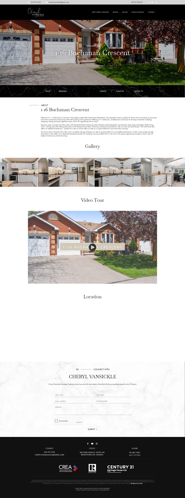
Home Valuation (138, 12)
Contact (151, 12)
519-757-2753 (49, 452)
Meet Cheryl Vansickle (100, 12)
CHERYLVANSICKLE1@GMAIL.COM (49, 455)
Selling (125, 12)
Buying (115, 12)
